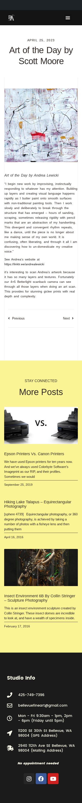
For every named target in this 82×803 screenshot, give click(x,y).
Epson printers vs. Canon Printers (34, 454)
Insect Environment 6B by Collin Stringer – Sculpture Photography (39, 598)
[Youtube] (53, 778)
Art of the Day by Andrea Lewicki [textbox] (31, 175)
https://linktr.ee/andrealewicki (25, 264)
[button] (68, 17)
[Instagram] (29, 778)
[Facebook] (41, 778)
